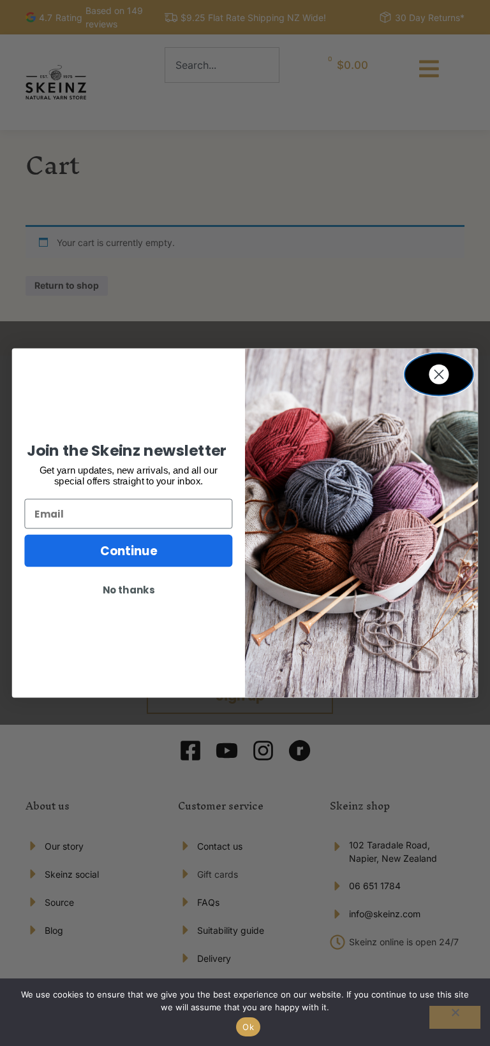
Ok (248, 1027)
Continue (128, 550)
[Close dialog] (439, 374)
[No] (454, 1017)
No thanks (128, 590)
